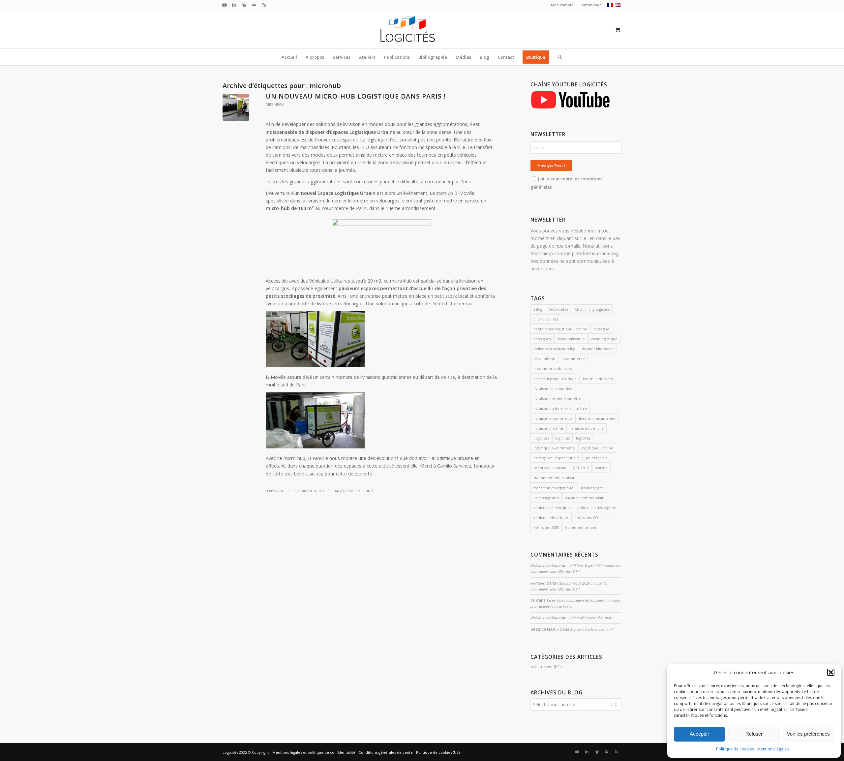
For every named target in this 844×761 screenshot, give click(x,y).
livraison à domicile (586, 428)
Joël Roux (538, 583)
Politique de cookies (735, 749)
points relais (596, 457)
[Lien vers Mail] (254, 5)
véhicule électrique (550, 517)
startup (601, 467)
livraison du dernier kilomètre (560, 408)
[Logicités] (422, 29)
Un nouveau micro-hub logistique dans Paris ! (356, 96)
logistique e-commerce (554, 447)
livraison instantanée (597, 418)
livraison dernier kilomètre (557, 398)
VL (532, 600)
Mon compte (562, 4)
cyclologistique (604, 338)
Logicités (541, 438)
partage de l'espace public (556, 457)
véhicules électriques (552, 507)
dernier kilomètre (598, 348)
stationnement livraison (554, 477)
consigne (601, 328)
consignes (542, 338)
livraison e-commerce (553, 418)
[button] (831, 672)
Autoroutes (558, 309)
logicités (562, 438)
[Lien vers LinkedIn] (234, 5)
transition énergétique (553, 487)
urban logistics (546, 497)
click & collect (545, 319)
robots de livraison (549, 467)
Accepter (699, 734)
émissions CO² (586, 517)
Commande (591, 4)
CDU (578, 309)
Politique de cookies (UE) (438, 752)
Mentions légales (773, 749)
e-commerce (573, 358)
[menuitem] (562, 5)
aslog (537, 309)
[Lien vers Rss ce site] (264, 5)
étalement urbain (580, 527)
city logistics (599, 309)
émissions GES (546, 527)
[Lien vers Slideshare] (244, 5)
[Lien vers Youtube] (224, 5)
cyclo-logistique (571, 338)
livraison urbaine (548, 428)
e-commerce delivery (552, 368)
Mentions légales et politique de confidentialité (313, 752)
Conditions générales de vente (386, 752)
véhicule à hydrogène (597, 507)
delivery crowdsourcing (554, 348)
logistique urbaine (597, 447)
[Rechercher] (557, 57)
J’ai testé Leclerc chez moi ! (591, 617)
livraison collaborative (552, 388)
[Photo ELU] (236, 107)
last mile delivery (598, 378)
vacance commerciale (584, 497)
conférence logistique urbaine (560, 328)
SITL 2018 (581, 467)
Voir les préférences (808, 734)
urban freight (591, 487)
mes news (275, 104)
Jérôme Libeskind (356, 490)
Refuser (754, 734)
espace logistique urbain (555, 378)
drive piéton (544, 358)
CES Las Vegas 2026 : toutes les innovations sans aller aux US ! (575, 568)
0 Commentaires (308, 490)
